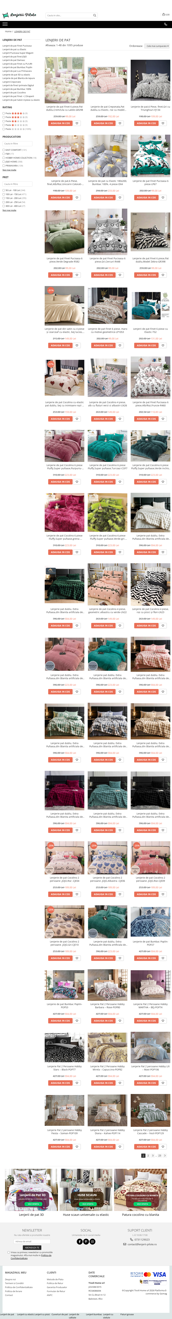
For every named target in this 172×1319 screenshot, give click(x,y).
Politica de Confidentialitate (19, 1287)
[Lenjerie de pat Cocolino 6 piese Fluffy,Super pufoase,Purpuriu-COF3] (64, 446)
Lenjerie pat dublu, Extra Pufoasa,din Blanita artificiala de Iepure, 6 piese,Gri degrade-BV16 (107, 745)
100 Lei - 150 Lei (13, 194)
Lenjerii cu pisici (42, 1314)
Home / (9, 31)
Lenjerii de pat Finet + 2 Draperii (18, 96)
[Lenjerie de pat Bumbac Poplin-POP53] (64, 985)
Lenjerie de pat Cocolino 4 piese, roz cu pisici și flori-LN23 (150, 610)
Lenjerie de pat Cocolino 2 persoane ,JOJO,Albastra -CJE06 (107, 879)
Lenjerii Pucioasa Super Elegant (18, 52)
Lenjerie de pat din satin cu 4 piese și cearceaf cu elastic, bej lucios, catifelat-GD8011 (64, 330)
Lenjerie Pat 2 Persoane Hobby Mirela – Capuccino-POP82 (107, 1068)
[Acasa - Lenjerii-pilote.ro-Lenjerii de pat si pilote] (19, 15)
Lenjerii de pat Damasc (14, 60)
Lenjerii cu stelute (108, 1316)
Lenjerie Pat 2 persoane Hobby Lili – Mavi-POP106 (150, 1068)
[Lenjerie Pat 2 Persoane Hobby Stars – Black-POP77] (64, 1047)
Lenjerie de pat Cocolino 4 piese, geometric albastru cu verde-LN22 (107, 610)
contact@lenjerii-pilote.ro (142, 1244)
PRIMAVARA (12, 165)
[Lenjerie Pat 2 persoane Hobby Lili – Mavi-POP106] (150, 1047)
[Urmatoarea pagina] (165, 1156)
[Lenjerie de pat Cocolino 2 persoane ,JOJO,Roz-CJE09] (150, 857)
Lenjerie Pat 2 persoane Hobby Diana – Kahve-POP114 (107, 1131)
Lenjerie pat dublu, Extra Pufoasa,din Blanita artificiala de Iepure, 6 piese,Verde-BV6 (64, 610)
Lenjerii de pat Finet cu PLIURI (17, 63)
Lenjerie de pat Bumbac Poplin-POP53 (64, 1006)
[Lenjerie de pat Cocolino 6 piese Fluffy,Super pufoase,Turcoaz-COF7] (107, 446)
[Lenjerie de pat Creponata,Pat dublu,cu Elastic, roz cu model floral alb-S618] (107, 80)
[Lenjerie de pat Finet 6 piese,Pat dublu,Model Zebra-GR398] (150, 231)
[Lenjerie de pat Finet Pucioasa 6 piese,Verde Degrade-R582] (64, 231)
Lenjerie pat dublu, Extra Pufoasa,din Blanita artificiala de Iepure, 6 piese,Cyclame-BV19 (64, 815)
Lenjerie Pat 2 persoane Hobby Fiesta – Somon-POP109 (64, 1131)
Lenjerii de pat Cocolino (14, 92)
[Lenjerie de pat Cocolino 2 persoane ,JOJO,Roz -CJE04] (64, 857)
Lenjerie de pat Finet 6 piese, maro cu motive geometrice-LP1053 (107, 330)
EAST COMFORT (13, 149)
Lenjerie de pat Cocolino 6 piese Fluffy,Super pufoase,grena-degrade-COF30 (64, 537)
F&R (8, 153)
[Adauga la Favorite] (77, 123)
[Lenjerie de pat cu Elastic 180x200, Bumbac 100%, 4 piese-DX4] (107, 156)
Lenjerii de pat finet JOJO (15, 56)
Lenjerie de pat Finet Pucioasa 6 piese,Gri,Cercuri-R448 (107, 260)
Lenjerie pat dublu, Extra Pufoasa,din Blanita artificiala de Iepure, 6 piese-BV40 (107, 815)
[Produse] (5, 25)
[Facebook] (80, 1242)
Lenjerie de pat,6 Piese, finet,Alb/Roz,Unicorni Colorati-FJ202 (64, 182)
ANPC (50, 1295)
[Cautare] (95, 15)
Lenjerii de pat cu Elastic (14, 49)
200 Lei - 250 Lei (13, 202)
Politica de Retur (55, 1283)
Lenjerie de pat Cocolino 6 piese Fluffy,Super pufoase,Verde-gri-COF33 (107, 537)
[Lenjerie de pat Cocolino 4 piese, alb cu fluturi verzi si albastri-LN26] (107, 377)
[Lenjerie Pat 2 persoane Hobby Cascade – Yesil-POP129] (150, 1110)
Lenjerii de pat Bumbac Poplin (17, 67)
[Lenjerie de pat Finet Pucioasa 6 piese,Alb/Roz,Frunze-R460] (150, 377)
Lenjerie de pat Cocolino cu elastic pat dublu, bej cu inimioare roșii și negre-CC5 (64, 404)
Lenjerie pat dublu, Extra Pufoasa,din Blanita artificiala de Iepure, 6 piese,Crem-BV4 (150, 537)
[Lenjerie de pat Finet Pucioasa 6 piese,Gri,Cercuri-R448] (107, 232)
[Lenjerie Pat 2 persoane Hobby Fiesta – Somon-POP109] (64, 1110)
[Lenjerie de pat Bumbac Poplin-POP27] (150, 922)
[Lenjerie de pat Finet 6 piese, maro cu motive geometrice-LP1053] (107, 306)
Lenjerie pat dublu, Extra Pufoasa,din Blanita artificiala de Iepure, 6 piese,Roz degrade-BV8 (150, 676)
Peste (9, 113)
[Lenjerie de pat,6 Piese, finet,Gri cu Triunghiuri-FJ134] (150, 80)
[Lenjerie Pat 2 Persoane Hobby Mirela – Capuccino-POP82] (107, 1047)
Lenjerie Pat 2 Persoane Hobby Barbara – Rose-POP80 (107, 1006)
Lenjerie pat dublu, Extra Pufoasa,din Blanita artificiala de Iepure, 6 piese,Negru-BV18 (150, 815)
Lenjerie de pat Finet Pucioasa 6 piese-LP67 (150, 182)
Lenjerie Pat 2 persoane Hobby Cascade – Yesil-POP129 (150, 1131)
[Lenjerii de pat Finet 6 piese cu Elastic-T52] (150, 305)
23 (159, 1155)
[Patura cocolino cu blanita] (140, 1190)
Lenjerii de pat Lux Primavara (17, 70)
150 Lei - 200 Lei (13, 198)
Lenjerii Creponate (12, 81)
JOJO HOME (11, 161)
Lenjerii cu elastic (25, 1314)
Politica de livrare (13, 1291)
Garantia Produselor (57, 1287)
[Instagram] (92, 1242)
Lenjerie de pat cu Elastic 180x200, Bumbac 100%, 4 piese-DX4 (107, 182)
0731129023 (142, 1239)
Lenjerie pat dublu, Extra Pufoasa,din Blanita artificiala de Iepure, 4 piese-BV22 (107, 676)
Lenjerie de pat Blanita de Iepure (19, 78)
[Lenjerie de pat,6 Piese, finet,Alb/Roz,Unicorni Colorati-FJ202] (64, 156)
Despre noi (10, 1279)
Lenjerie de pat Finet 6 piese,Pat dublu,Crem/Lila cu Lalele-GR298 (64, 108)
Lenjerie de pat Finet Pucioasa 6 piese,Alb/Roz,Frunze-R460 (150, 404)
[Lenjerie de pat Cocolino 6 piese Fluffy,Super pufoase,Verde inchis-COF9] (150, 446)
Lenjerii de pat (7, 1314)
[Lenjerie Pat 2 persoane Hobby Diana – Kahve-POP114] (107, 1110)
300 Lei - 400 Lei (13, 205)
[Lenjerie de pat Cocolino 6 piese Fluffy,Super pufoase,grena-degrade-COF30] (64, 512)
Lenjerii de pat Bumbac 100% (17, 88)
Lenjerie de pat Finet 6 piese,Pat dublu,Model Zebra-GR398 (151, 260)
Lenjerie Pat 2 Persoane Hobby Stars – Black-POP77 (64, 1068)
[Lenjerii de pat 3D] (31, 1190)
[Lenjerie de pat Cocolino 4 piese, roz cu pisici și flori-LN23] (150, 584)
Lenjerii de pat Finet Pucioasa (17, 45)
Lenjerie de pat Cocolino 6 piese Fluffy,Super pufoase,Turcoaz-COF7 (107, 467)
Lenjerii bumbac (94, 1314)
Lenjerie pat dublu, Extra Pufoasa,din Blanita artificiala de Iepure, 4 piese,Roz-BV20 (64, 676)
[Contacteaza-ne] (165, 24)
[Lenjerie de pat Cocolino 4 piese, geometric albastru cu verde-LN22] (107, 584)
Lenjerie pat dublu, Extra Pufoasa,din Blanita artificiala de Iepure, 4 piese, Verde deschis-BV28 (107, 943)
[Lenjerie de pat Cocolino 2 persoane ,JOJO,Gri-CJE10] (64, 921)
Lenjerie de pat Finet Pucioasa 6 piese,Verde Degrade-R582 (64, 260)
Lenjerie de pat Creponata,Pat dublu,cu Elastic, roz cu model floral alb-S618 (107, 108)
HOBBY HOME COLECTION (19, 157)
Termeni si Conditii (14, 1283)
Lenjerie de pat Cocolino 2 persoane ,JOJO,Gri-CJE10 (64, 943)
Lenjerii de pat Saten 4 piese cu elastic (21, 99)
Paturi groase (127, 1314)
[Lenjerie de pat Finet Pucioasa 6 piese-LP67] (150, 156)
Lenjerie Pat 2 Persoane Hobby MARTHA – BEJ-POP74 (150, 1006)
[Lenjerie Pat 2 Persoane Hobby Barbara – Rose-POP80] (107, 985)
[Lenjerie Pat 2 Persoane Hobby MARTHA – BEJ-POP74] (150, 985)
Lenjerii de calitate (74, 1316)
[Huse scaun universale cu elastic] (86, 1190)
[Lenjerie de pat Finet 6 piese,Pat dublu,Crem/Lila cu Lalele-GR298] (64, 80)
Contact (9, 1295)
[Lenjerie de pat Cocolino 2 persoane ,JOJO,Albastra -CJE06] (107, 857)
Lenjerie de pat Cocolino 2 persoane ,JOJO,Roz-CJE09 (150, 879)
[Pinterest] (86, 1242)
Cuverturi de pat (60, 1314)
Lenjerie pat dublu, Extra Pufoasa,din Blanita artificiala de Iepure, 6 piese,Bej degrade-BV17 (150, 745)
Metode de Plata (55, 1279)
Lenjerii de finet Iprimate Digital (18, 85)
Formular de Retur (56, 1291)
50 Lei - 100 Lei (13, 190)
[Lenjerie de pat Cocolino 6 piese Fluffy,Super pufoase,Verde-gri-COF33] (107, 512)
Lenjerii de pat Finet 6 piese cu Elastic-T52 (150, 330)
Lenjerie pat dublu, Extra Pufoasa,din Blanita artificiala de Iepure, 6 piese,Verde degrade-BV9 (64, 745)
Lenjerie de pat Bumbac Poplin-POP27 (150, 943)
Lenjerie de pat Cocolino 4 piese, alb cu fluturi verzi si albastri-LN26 (107, 404)
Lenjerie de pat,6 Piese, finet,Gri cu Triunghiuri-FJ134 (150, 108)
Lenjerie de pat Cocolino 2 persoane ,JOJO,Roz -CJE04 (64, 879)
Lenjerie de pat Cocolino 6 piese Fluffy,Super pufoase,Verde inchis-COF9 (150, 467)
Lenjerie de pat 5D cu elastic (16, 74)
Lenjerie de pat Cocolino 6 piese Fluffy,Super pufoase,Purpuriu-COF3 (64, 467)
